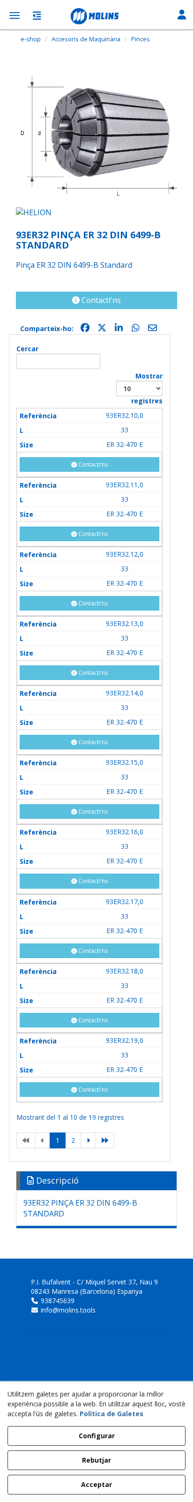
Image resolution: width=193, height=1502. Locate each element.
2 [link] (73, 1140)
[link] (25, 1140)
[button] (96, 16)
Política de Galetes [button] (111, 1413)
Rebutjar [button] (96, 1460)
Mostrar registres (147, 388)
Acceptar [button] (96, 1484)
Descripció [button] (56, 1180)
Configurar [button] (97, 1435)
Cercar (27, 348)
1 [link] (57, 1140)
